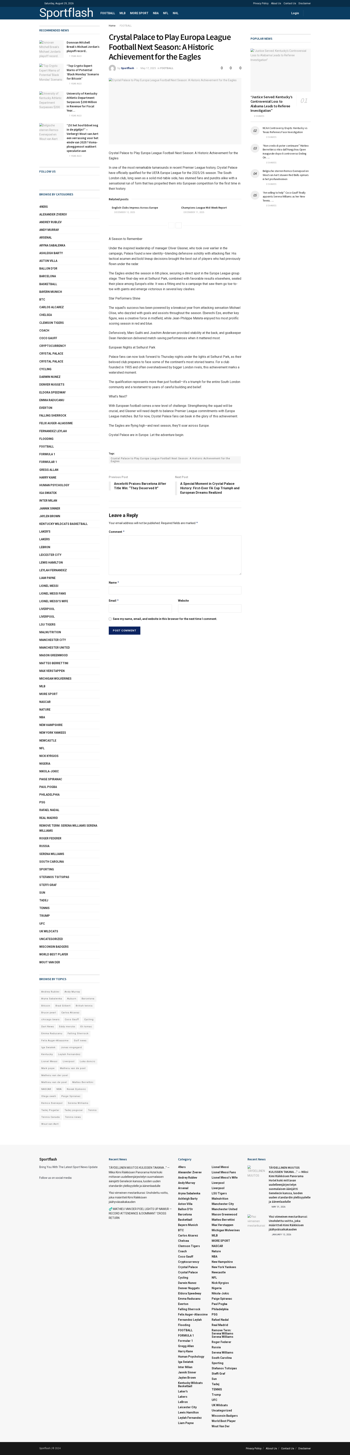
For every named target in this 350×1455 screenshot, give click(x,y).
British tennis (84, 1005)
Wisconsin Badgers (54, 946)
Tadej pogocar (74, 1110)
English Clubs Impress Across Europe (135, 207)
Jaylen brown (49, 516)
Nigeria (44, 763)
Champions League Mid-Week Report (204, 207)
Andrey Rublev (50, 222)
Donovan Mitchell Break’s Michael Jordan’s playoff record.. (83, 47)
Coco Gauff (48, 338)
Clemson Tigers (51, 322)
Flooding (46, 438)
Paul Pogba (48, 787)
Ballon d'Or (48, 268)
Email (114, 600)
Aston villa (48, 260)
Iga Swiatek (48, 493)
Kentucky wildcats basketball (63, 524)
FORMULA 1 (47, 454)
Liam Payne (47, 578)
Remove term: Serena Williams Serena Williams (68, 828)
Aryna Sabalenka (52, 245)
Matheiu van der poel (54, 1075)
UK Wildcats (48, 931)
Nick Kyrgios (49, 756)
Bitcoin (45, 1005)
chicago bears (50, 1019)
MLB (123, 13)
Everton (45, 407)
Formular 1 (48, 462)
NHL (175, 13)
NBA (156, 13)
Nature (44, 709)
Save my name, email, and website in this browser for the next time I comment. (165, 618)
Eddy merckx (67, 1026)
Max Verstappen (52, 671)
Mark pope (48, 1068)
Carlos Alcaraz (70, 1012)
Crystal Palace (51, 361)
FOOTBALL (107, 13)
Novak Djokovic (76, 1089)
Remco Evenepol (52, 1103)
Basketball (48, 284)
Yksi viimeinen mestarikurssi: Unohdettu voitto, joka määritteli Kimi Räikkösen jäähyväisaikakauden (138, 1197)
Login (295, 13)
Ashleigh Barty (51, 253)
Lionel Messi (48, 585)
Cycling (45, 369)
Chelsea (45, 315)
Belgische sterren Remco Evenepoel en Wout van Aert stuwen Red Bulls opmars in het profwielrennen (286, 175)
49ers (43, 206)
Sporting (46, 869)
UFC (42, 923)
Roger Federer (50, 838)
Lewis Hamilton (51, 562)
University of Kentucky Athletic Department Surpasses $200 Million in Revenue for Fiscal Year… (82, 102)
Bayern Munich (50, 291)
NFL (165, 13)
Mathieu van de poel (54, 1082)
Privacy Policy (261, 3)
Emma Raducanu (51, 400)
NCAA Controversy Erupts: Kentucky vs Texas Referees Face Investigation (285, 130)
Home (112, 25)
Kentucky (47, 1054)
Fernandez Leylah (53, 431)
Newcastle (47, 740)
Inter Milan (48, 500)
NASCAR (45, 702)
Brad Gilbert (62, 1005)
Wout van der (49, 962)
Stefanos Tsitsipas (54, 877)
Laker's (44, 531)
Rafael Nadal (49, 810)
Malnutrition (50, 632)
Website (183, 600)
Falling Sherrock (52, 415)
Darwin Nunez (50, 376)
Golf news (80, 1040)
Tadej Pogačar (50, 1110)
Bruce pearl (48, 1012)
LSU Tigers (47, 624)
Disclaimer (305, 3)
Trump (44, 915)
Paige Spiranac (50, 779)
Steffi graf (48, 885)
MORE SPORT (139, 13)
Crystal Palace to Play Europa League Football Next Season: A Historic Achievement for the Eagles (170, 460)
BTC (42, 299)
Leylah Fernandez (69, 1054)
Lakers (44, 539)
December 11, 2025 (193, 212)
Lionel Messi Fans (52, 593)
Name (114, 582)
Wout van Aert (50, 1124)
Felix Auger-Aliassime (56, 423)
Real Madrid (48, 818)
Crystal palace (51, 353)
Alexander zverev (53, 214)
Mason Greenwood (53, 655)
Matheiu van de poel (73, 1068)
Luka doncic (87, 1061)
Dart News (47, 1026)
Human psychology (54, 485)
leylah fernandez (53, 570)
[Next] (179, 225)
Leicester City (50, 554)
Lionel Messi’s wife (53, 601)
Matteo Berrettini (53, 663)
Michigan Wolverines (55, 678)
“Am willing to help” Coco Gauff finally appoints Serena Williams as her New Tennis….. (284, 196)
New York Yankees (52, 732)
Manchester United (54, 647)
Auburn (71, 998)
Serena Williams (51, 854)
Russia (44, 846)
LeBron (44, 547)
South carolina (51, 861)
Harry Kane (47, 477)
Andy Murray (49, 229)
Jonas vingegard (71, 1047)
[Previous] (171, 225)
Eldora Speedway (52, 392)
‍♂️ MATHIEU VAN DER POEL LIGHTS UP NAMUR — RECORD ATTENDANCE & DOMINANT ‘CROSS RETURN (140, 1213)
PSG (42, 802)
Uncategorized (51, 939)
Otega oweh (48, 1096)
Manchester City (52, 640)
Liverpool (47, 609)
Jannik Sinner (49, 508)
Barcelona (47, 276)
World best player (53, 954)
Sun (42, 892)
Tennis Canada (50, 1117)
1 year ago (75, 56)
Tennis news (73, 1117)
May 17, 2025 (148, 68)
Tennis (92, 1110)
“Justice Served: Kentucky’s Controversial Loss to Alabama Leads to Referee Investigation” (271, 104)
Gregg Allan (48, 469)
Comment (117, 532)
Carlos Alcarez (51, 307)
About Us (276, 3)
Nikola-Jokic (49, 771)
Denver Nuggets (51, 384)
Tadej (43, 900)
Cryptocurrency (52, 345)
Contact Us (290, 3)
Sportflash (66, 13)
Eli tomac (86, 1026)
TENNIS (44, 908)
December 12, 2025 (124, 212)
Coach (44, 330)
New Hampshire (51, 725)
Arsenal (45, 237)
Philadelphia (49, 794)
